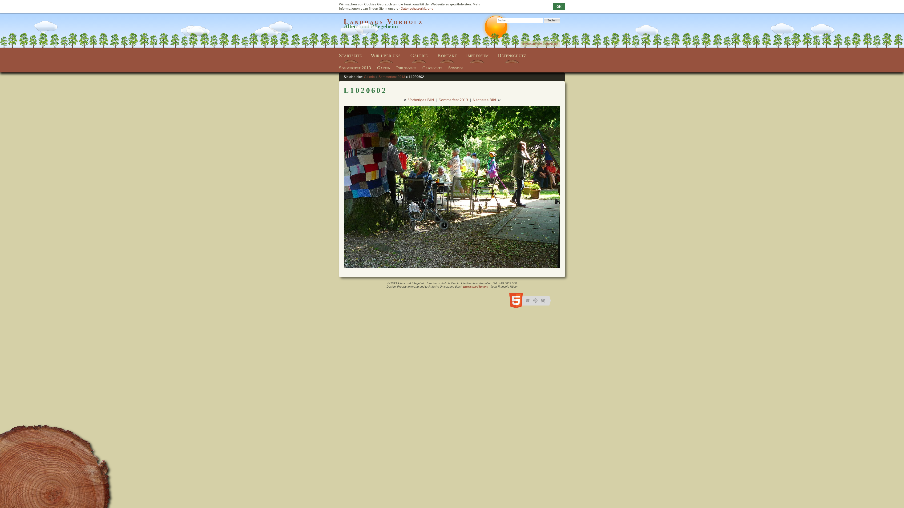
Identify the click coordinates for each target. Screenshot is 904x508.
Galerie (369, 77)
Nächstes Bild (484, 100)
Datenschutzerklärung (417, 8)
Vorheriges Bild (421, 100)
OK (559, 6)
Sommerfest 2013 (392, 77)
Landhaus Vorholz (384, 21)
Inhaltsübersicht (533, 44)
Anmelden (551, 44)
